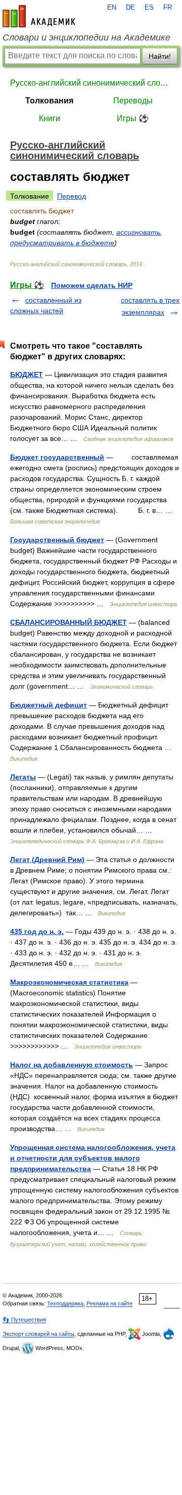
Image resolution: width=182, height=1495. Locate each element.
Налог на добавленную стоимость (71, 1065)
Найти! (160, 56)
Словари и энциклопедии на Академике (86, 37)
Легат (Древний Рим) (47, 859)
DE (130, 7)
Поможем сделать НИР (91, 285)
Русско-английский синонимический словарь (91, 83)
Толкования (49, 100)
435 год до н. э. (37, 931)
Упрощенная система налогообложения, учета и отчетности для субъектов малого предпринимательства (92, 1158)
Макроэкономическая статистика (69, 982)
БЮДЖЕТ (26, 374)
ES (149, 7)
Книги (49, 118)
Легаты (23, 777)
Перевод (71, 196)
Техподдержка (65, 1303)
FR (167, 7)
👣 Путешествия (24, 1320)
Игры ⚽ (133, 118)
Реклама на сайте (109, 1303)
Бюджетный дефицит (48, 705)
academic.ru (39, 16)
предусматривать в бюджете (62, 243)
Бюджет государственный (57, 457)
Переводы (133, 100)
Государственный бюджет (57, 540)
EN (111, 7)
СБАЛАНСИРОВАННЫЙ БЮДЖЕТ (68, 622)
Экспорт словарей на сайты (38, 1334)
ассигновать (138, 232)
